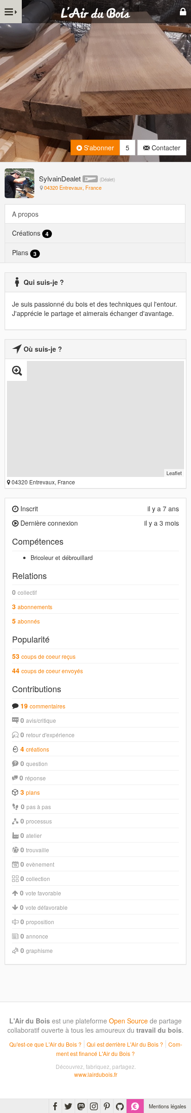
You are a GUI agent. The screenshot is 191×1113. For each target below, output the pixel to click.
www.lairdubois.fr (95, 1074)
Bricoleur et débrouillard (62, 557)
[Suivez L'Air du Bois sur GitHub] (120, 1106)
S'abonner (98, 147)
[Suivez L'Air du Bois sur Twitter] (68, 1106)
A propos (25, 214)
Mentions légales (167, 1106)
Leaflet (174, 472)
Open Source (128, 1020)
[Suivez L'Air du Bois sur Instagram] (94, 1106)
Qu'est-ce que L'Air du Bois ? (45, 1044)
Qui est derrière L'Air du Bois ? (125, 1044)
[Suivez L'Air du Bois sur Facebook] (55, 1106)
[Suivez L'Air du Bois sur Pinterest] (107, 1106)
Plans (24, 252)
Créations (30, 233)
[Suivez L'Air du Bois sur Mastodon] (81, 1106)
